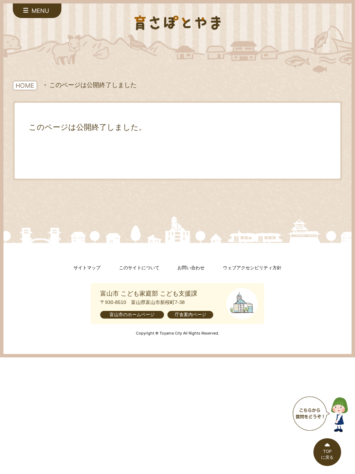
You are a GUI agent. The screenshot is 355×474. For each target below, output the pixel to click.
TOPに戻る (327, 454)
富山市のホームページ (132, 314)
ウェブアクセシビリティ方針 (252, 267)
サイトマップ (87, 267)
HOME (25, 85)
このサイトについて (139, 267)
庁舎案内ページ (190, 314)
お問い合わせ (191, 267)
